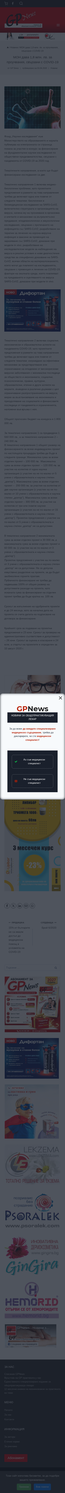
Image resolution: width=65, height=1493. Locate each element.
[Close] (60, 697)
